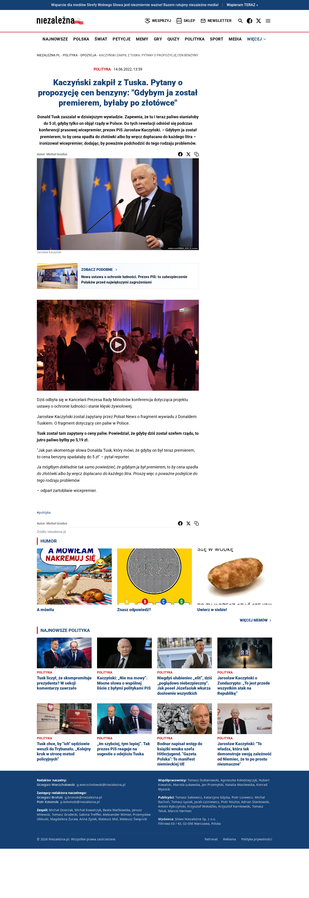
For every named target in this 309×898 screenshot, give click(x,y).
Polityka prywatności (256, 839)
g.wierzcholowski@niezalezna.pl (101, 784)
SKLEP (189, 21)
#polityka (44, 512)
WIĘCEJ (254, 39)
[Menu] (268, 20)
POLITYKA (194, 39)
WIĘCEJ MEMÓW (254, 620)
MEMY (142, 39)
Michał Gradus (56, 154)
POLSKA (81, 39)
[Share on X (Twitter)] (188, 154)
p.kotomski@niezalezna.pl (80, 802)
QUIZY (173, 39)
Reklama (229, 839)
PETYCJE (122, 39)
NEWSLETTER (219, 21)
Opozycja (88, 55)
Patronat (211, 839)
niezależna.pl (48, 55)
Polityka (70, 55)
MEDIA (235, 39)
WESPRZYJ (161, 21)
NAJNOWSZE (55, 39)
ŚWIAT (101, 39)
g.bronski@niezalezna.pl (83, 797)
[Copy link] (196, 154)
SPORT (216, 39)
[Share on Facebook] (180, 154)
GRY (158, 39)
